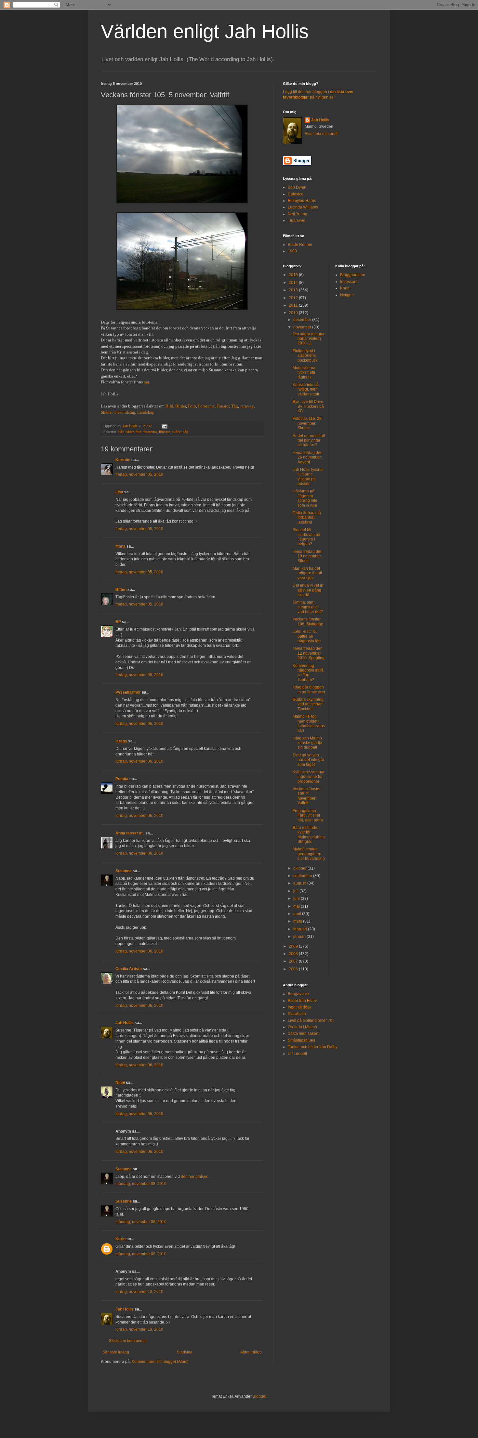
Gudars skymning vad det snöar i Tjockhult (308, 704)
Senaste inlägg (115, 1352)
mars (298, 921)
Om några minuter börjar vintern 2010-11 (309, 339)
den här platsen (194, 1176)
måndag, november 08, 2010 (140, 1183)
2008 (294, 954)
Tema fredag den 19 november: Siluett (308, 556)
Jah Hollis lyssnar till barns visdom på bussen (308, 476)
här (146, 381)
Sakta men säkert (303, 1033)
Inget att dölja (300, 1007)
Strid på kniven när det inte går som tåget (308, 760)
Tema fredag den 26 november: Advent (308, 457)
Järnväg (247, 406)
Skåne (106, 412)
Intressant (348, 281)
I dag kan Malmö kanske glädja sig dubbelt (307, 743)
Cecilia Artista (128, 968)
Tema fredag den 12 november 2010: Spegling (309, 653)
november (302, 327)
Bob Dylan (297, 187)
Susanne (123, 871)
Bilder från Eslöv (302, 1000)
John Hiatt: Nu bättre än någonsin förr (307, 636)
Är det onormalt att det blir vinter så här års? (309, 440)
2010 (294, 313)
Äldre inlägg (251, 1352)
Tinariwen (296, 220)
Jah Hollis (124, 1022)
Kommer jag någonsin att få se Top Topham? (308, 672)
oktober (300, 868)
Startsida (185, 1352)
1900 (292, 251)
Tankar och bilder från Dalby (313, 1047)
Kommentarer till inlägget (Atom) (160, 1361)
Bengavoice (298, 994)
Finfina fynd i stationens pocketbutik (305, 356)
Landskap (145, 412)
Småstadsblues (301, 1040)
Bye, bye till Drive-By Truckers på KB (309, 406)
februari (300, 929)
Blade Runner (300, 244)
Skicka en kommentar (128, 1340)
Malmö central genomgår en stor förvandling (309, 854)
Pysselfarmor (128, 692)
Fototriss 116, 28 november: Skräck (307, 423)
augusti (300, 883)
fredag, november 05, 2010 (139, 474)
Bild (169, 406)
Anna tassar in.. (129, 833)
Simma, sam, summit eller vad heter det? (308, 607)
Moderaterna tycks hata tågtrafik (304, 372)
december (302, 319)
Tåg (234, 406)
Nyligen (347, 295)
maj (297, 906)
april (297, 914)
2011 (294, 305)
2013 (294, 290)
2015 (294, 275)
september (303, 875)
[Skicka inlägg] (164, 426)
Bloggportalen (352, 275)
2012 (294, 298)
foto (138, 432)
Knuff (344, 288)
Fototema (206, 406)
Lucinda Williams (303, 207)
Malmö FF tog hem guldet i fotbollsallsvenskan (309, 723)
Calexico (295, 194)
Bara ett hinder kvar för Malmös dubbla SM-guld (309, 834)
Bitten (120, 589)
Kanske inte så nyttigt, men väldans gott (306, 389)
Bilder (180, 406)
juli (296, 891)
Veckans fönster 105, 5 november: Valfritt (307, 796)
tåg (185, 432)
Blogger (259, 1396)
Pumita (121, 779)
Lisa (119, 492)
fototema (150, 432)
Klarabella (297, 1013)
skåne (176, 432)
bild (121, 432)
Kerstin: (122, 460)
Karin (120, 1239)
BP (118, 621)
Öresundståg (124, 412)
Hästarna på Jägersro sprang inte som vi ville (305, 498)
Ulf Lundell (297, 1053)
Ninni (120, 1082)
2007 (294, 961)
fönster (164, 432)
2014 (294, 282)
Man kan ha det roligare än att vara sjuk (307, 573)
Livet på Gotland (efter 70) (311, 1020)
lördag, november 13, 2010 (139, 1291)
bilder (130, 432)
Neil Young (297, 214)
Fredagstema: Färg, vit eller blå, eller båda (308, 815)
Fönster (223, 406)
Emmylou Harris (302, 200)
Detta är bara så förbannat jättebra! (307, 518)
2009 (294, 946)
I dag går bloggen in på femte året (309, 689)
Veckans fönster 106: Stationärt (308, 621)
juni (297, 898)
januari (300, 936)
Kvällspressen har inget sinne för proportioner (309, 777)
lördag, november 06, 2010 (139, 723)
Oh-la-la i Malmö (302, 1027)
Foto (192, 406)
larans (121, 741)
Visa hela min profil (322, 133)
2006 (294, 969)
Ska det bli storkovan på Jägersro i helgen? (306, 536)
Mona (120, 546)
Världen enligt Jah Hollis (205, 31)
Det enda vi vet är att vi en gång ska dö (308, 590)
